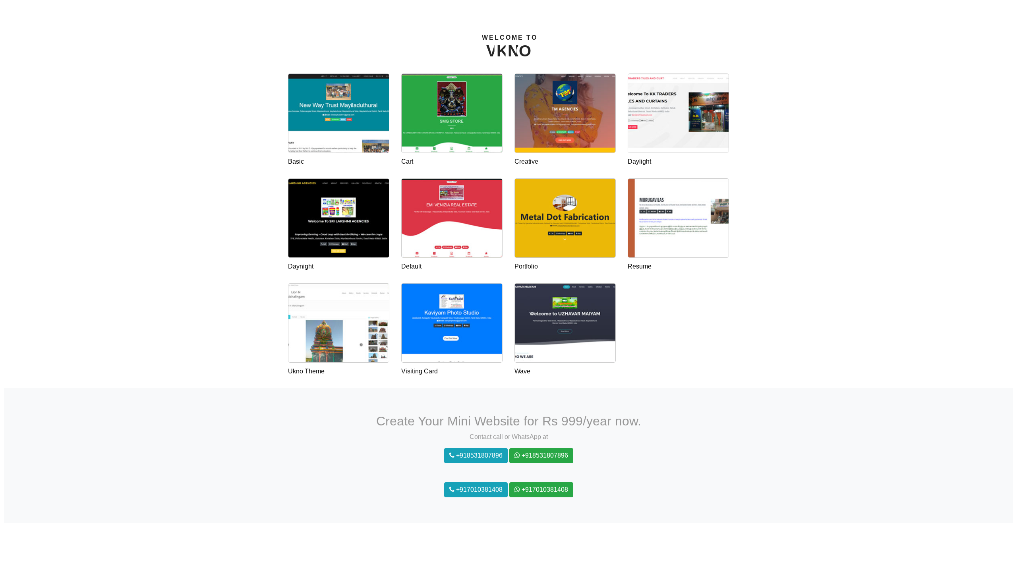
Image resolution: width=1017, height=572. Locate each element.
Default (411, 266)
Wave (522, 371)
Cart (407, 161)
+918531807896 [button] (478, 455)
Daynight (300, 266)
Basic (296, 161)
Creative (526, 161)
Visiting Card (419, 371)
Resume (640, 266)
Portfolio (526, 266)
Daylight (639, 161)
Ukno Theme (306, 371)
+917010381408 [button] (478, 489)
